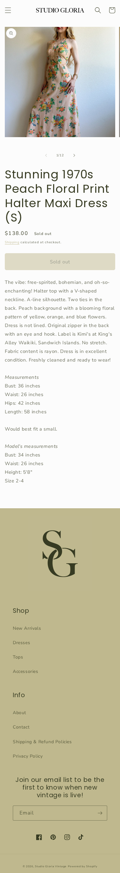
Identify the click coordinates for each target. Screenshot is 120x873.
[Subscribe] (100, 813)
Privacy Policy (28, 756)
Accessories (25, 671)
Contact (21, 727)
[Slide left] (46, 155)
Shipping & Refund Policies (42, 742)
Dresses (21, 643)
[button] (8, 10)
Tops (18, 657)
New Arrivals (27, 628)
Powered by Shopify (83, 866)
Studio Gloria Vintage (51, 866)
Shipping (12, 242)
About (19, 713)
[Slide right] (74, 155)
